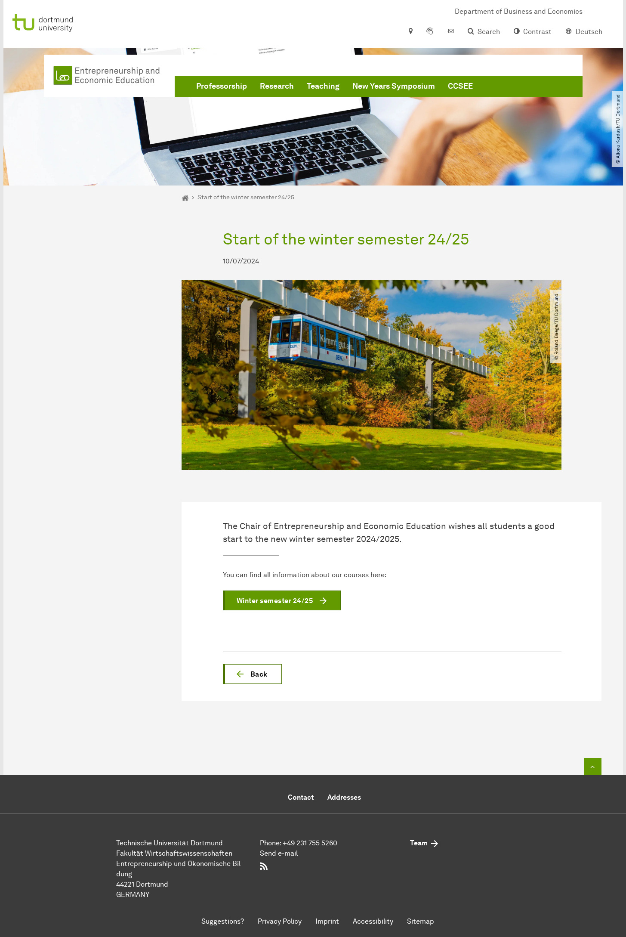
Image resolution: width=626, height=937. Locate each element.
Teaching (323, 86)
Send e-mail (279, 853)
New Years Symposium (393, 86)
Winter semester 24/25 (275, 601)
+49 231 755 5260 (310, 843)
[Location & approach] (410, 32)
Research (277, 86)
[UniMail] (450, 32)
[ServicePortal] (429, 32)
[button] (252, 674)
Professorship (221, 86)
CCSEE (460, 86)
